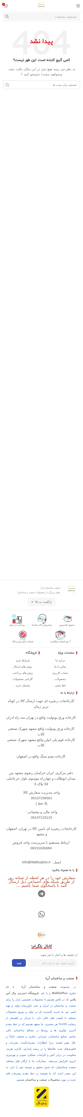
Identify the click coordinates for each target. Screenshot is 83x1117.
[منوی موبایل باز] (78, 6)
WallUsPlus (60, 993)
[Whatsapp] (41, 914)
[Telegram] (41, 893)
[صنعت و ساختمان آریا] (41, 934)
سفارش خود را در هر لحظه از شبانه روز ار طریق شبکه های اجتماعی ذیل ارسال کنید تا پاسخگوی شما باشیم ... (41, 881)
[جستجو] (7, 17)
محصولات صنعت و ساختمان (42, 1079)
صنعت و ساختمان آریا (60, 978)
